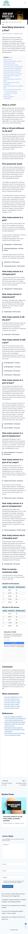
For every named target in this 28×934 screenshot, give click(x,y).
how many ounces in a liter (11, 708)
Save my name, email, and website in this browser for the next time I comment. (14, 882)
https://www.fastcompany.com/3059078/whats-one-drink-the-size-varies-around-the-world (14, 723)
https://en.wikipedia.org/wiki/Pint (13, 716)
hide (11, 57)
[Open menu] (25, 3)
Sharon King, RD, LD (8, 33)
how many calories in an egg (12, 700)
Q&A (3, 24)
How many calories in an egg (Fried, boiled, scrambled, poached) (12, 818)
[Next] (24, 812)
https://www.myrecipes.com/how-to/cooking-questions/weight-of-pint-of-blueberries (14, 729)
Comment (6, 844)
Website (5, 877)
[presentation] (14, 805)
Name (5, 864)
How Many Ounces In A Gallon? (21, 783)
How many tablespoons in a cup (13, 697)
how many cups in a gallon (11, 704)
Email (5, 870)
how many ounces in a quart (12, 706)
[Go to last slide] (4, 812)
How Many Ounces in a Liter (7, 783)
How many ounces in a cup (11, 699)
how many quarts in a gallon (12, 702)
